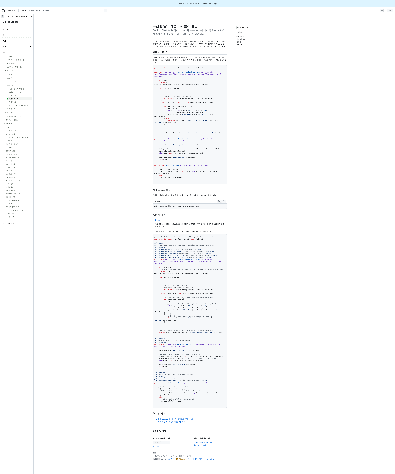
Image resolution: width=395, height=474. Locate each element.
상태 (187, 459)
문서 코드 (15, 16)
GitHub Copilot (10, 22)
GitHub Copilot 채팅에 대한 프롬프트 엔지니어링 (174, 419)
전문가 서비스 (203, 459)
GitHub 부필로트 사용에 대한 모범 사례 (170, 422)
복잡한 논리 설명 (26, 16)
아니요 (166, 442)
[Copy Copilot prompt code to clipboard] (223, 201)
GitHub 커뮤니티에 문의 (204, 442)
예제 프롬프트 (160, 189)
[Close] (389, 3)
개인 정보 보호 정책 (158, 446)
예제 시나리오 (160, 52)
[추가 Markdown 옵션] (253, 27)
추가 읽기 (158, 413)
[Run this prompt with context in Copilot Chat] (219, 201)
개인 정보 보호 (180, 459)
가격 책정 (194, 459)
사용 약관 (171, 459)
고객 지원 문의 (201, 445)
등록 (390, 10)
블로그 (212, 459)
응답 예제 (158, 214)
